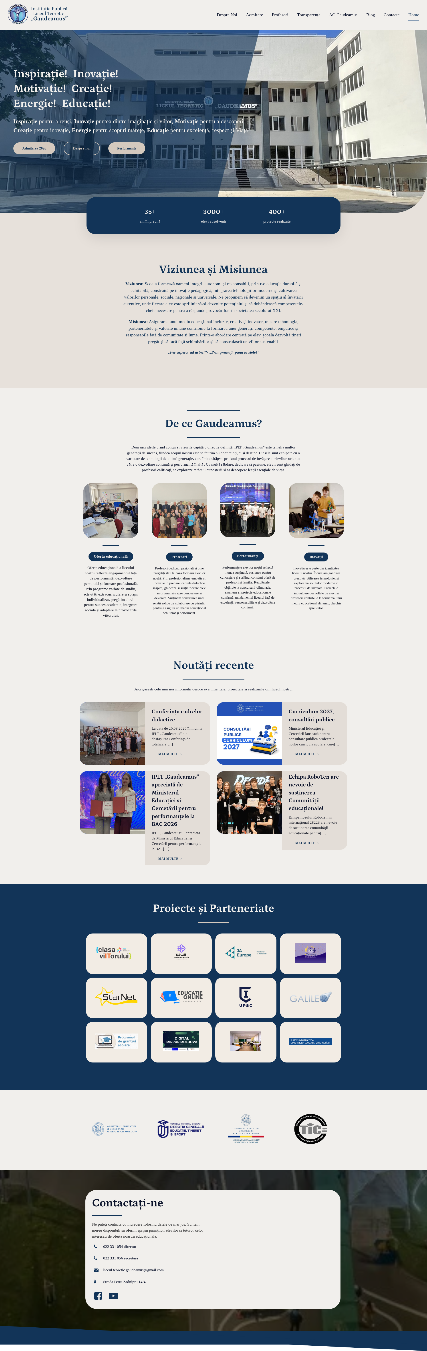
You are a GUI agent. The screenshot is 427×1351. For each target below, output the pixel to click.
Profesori (280, 14)
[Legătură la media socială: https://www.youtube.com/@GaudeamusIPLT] (115, 1296)
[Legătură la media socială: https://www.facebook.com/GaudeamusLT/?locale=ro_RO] (99, 1296)
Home (413, 14)
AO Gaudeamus (343, 14)
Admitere (254, 14)
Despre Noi (227, 14)
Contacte (392, 14)
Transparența (308, 14)
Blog (370, 14)
